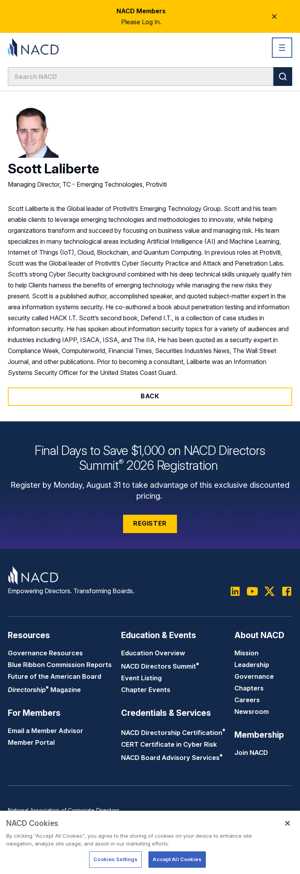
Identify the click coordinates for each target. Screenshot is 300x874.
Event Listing (141, 678)
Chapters (249, 688)
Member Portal (31, 742)
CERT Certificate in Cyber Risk (169, 744)
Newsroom (251, 711)
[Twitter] (269, 591)
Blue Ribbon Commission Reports (60, 665)
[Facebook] (286, 591)
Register (150, 523)
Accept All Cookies (177, 859)
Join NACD (251, 752)
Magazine (44, 690)
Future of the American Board (54, 676)
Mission (246, 653)
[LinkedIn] (235, 591)
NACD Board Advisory (172, 758)
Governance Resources (45, 653)
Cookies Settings (115, 859)
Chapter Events (145, 690)
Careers (247, 700)
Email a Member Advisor (45, 731)
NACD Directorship (173, 733)
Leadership (251, 665)
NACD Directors (160, 666)
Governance (254, 676)
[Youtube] (252, 591)
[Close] (287, 823)
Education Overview (153, 653)
